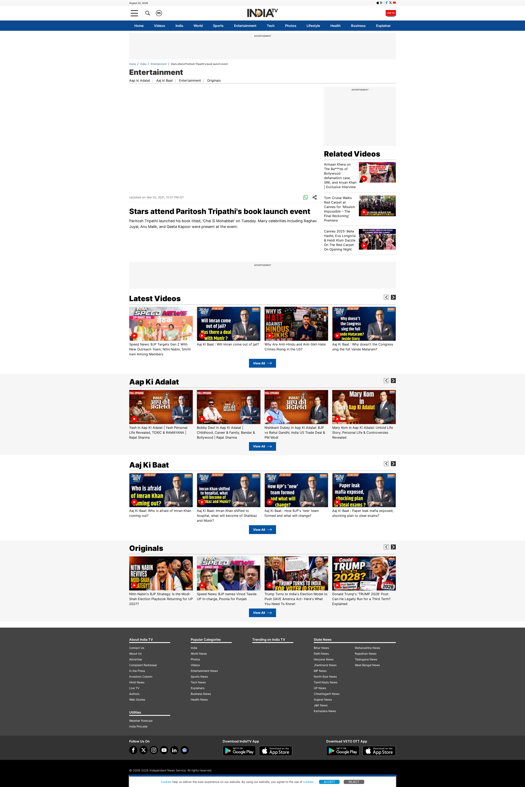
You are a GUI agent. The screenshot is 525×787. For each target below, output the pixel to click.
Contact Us (136, 648)
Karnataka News (325, 711)
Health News (199, 699)
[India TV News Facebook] (386, 2)
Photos (290, 26)
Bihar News (321, 648)
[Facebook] (133, 750)
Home (139, 26)
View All (259, 363)
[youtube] (164, 750)
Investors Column (140, 676)
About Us (135, 653)
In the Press (137, 671)
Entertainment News (204, 671)
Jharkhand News (325, 665)
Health (335, 26)
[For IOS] (379, 751)
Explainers (197, 688)
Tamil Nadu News (325, 682)
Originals (214, 80)
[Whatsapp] (305, 197)
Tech (271, 26)
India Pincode (138, 726)
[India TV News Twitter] (390, 2)
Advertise (135, 659)
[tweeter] (143, 750)
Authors (134, 693)
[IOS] (377, 2)
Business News (201, 693)
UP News (320, 688)
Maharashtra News (367, 648)
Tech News (198, 682)
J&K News (321, 705)
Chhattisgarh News (326, 693)
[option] (161, 332)
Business (358, 26)
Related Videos (352, 153)
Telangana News (366, 659)
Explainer (383, 26)
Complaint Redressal (143, 665)
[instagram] (154, 750)
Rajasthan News (365, 653)
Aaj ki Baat (164, 80)
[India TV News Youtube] (394, 2)
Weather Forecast (141, 720)
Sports (218, 26)
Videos (159, 26)
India (179, 26)
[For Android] (343, 751)
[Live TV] (391, 13)
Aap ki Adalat (139, 80)
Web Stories (137, 699)
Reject (354, 782)
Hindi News (136, 682)
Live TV (134, 688)
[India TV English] (262, 13)
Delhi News (321, 653)
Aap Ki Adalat (154, 381)
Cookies (166, 782)
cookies (308, 782)
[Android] (381, 2)
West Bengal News (367, 665)
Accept (329, 782)
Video (143, 63)
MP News (320, 671)
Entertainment (245, 26)
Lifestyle (313, 26)
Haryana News (323, 659)
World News (199, 653)
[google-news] (184, 750)
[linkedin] (174, 750)
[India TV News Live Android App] (239, 751)
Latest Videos (155, 298)
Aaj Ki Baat (149, 464)
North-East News (325, 676)
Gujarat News (323, 699)
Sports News (199, 676)
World (198, 26)
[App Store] (275, 751)
